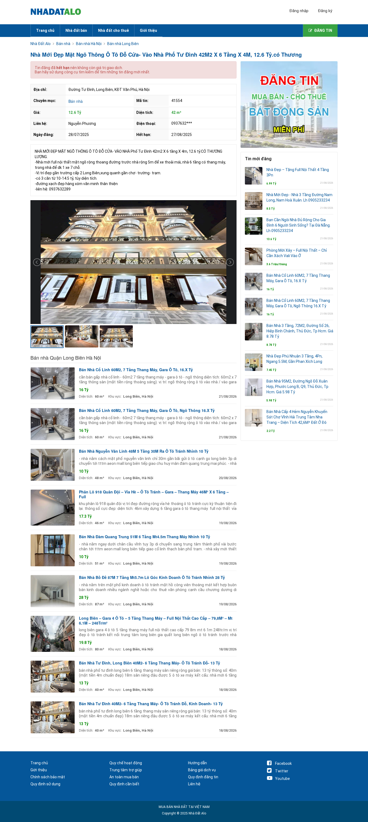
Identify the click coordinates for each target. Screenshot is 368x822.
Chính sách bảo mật (47, 777)
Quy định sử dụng (45, 784)
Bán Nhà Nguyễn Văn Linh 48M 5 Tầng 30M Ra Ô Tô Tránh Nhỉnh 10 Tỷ (144, 451)
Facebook (283, 763)
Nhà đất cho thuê (113, 30)
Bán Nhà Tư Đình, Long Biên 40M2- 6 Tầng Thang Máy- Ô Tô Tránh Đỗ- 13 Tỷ (149, 663)
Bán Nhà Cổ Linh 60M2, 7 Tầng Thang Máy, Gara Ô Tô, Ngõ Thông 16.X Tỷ (147, 410)
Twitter (281, 771)
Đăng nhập (298, 10)
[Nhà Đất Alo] (58, 12)
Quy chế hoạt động (125, 763)
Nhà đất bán (76, 30)
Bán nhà (75, 101)
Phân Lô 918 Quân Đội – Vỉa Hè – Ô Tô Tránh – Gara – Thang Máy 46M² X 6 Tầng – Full (154, 494)
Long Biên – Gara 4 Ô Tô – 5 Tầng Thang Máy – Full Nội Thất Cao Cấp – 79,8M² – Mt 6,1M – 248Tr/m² (155, 620)
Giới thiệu (148, 30)
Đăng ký (325, 10)
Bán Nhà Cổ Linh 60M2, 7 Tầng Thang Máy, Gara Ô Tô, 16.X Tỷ (136, 369)
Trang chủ (45, 30)
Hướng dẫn (197, 763)
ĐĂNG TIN (323, 30)
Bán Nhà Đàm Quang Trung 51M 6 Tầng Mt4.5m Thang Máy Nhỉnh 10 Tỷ (144, 536)
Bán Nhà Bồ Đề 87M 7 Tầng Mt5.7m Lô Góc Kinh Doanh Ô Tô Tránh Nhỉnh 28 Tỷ (152, 577)
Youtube (282, 778)
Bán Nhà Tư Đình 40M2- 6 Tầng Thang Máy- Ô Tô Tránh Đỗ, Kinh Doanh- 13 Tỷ (151, 703)
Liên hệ (194, 784)
